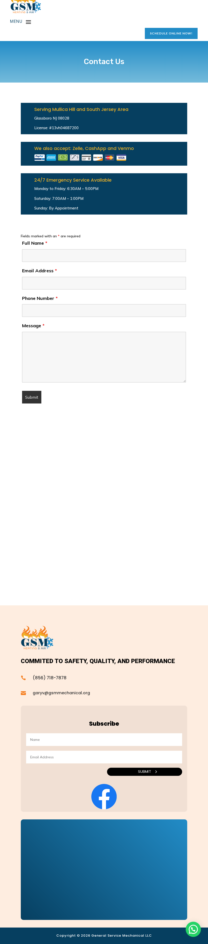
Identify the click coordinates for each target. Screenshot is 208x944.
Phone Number (40, 298)
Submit (144, 771)
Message (33, 326)
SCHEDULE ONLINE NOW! (171, 33)
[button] (193, 929)
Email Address (39, 271)
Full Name (34, 243)
